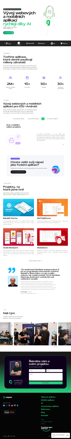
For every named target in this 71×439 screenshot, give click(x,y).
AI (42, 403)
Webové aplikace (48, 397)
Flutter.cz (43, 423)
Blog (43, 412)
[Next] (56, 346)
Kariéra (42, 419)
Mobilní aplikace (47, 400)
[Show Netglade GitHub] (15, 405)
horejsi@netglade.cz (18, 382)
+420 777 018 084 (18, 383)
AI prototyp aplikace (50, 406)
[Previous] (54, 346)
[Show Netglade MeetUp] (12, 406)
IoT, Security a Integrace (46, 421)
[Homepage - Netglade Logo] (7, 2)
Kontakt (44, 415)
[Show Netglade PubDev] (17, 405)
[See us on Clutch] (9, 412)
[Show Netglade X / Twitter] (9, 405)
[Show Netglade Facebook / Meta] (6, 405)
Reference (45, 409)
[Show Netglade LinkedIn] (4, 405)
